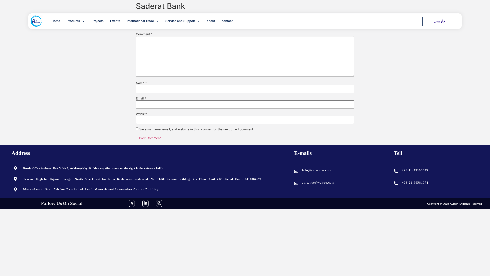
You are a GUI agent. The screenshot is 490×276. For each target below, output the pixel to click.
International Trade (140, 21)
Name (141, 83)
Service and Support (180, 21)
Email (141, 98)
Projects (97, 21)
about (211, 21)
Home (55, 21)
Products (73, 21)
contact (227, 21)
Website (141, 113)
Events (115, 21)
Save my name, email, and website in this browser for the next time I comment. (196, 129)
